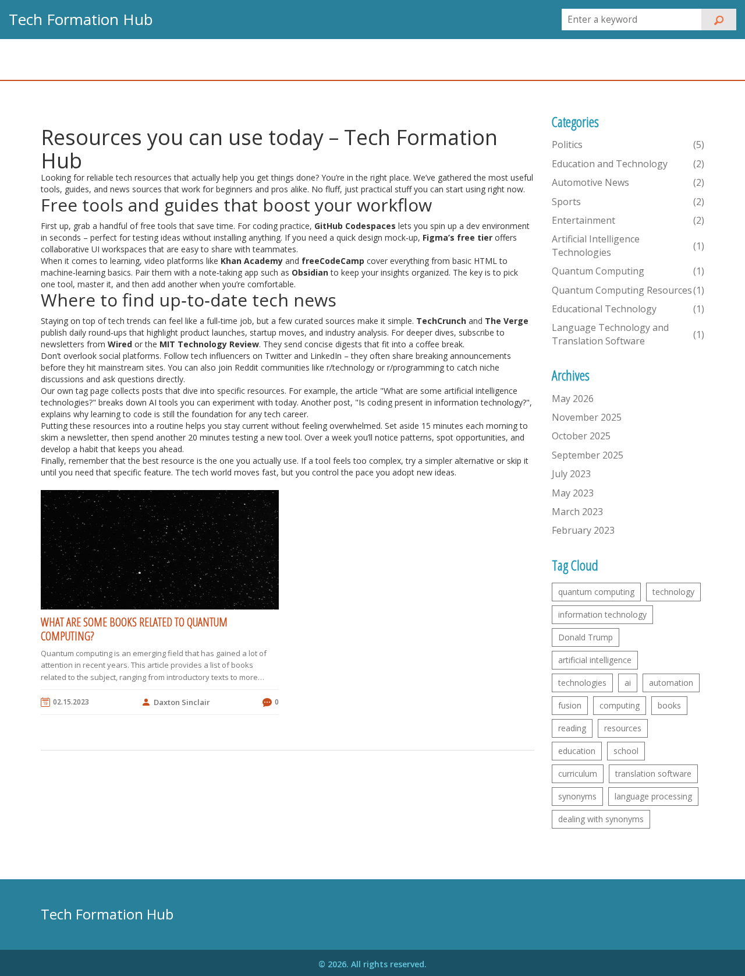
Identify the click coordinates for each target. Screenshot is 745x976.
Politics (628, 144)
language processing (653, 796)
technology (673, 591)
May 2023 (573, 493)
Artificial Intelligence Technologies (628, 245)
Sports (628, 201)
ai (628, 682)
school (625, 750)
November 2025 (587, 417)
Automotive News (628, 182)
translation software (653, 773)
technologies (582, 682)
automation (671, 682)
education (576, 750)
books (669, 705)
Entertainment (628, 220)
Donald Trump (585, 637)
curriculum (577, 773)
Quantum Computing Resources (628, 290)
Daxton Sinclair (182, 702)
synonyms (577, 796)
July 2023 (571, 473)
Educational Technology (628, 308)
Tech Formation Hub (81, 19)
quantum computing (596, 591)
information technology (602, 614)
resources (622, 728)
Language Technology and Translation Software (628, 334)
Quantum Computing (628, 271)
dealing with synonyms (601, 819)
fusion (569, 705)
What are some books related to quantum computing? (134, 629)
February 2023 (583, 530)
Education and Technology (628, 163)
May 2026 (573, 398)
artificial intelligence (595, 659)
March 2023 (577, 511)
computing (619, 705)
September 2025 (587, 455)
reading (572, 728)
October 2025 (581, 435)
